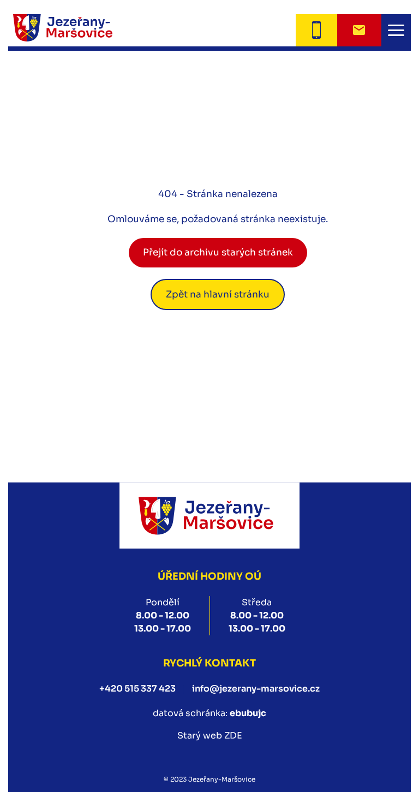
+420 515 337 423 (137, 688)
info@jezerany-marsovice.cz (256, 688)
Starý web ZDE (209, 735)
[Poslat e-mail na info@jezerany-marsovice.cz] (359, 30)
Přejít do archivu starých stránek (218, 252)
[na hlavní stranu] (209, 516)
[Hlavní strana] (76, 30)
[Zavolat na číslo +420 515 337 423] (316, 30)
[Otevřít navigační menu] (396, 30)
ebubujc (248, 713)
